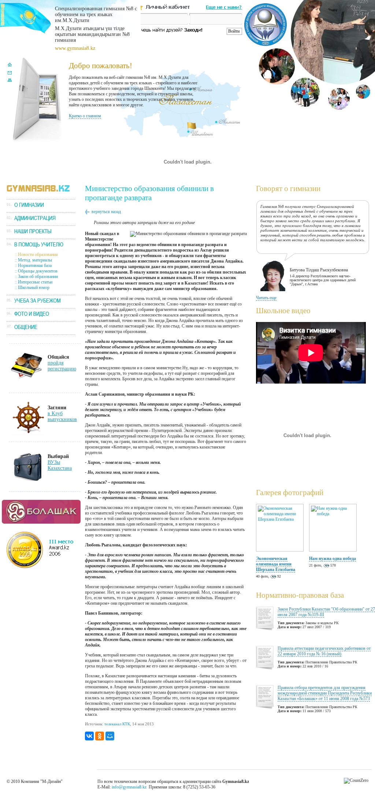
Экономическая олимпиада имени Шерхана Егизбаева (275, 564)
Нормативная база (35, 265)
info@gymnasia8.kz (129, 787)
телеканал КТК (117, 724)
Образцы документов (37, 271)
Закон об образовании (38, 276)
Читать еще (266, 297)
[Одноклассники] (99, 736)
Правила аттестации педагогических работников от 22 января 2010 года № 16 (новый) (324, 651)
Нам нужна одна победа (332, 558)
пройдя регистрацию (62, 365)
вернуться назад (106, 211)
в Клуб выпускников (62, 416)
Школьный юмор (33, 287)
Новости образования (38, 254)
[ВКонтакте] (89, 736)
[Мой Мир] (109, 736)
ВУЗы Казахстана (60, 465)
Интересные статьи (35, 282)
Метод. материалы (35, 260)
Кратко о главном (85, 115)
